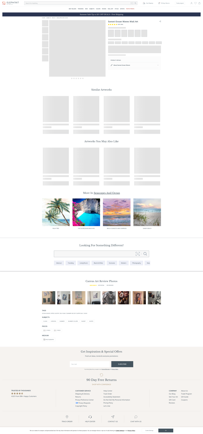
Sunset (83, 321)
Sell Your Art (173, 397)
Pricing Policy (108, 403)
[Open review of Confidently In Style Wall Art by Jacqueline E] (124, 297)
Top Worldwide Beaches (86, 228)
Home (43, 17)
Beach (53, 17)
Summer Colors (73, 321)
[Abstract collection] (59, 263)
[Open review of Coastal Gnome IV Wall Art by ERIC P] (48, 297)
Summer (62, 321)
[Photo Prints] (148, 263)
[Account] (191, 4)
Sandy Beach (147, 228)
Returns (78, 397)
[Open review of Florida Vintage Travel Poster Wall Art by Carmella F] (78, 297)
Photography (50, 339)
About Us (184, 391)
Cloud (45, 321)
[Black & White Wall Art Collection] (98, 263)
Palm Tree (56, 228)
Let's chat (106, 406)
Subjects (48, 17)
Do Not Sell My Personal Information (116, 400)
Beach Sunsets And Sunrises (117, 228)
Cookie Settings (120, 430)
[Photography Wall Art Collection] (136, 263)
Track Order (107, 394)
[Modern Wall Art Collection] (124, 263)
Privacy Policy (131, 430)
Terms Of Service (106, 369)
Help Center (107, 391)
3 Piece (48, 330)
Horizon (53, 321)
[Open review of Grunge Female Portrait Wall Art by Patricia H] (139, 297)
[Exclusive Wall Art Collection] (112, 263)
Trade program (180, 3)
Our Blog (172, 394)
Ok (166, 430)
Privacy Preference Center (84, 400)
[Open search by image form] (132, 3)
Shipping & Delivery (82, 394)
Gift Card (172, 400)
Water (91, 321)
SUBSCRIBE (122, 364)
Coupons (184, 400)
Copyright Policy (81, 406)
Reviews (172, 403)
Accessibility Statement (111, 397)
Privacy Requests (84, 403)
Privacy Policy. (115, 369)
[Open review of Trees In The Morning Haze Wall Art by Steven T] (94, 297)
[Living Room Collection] (83, 263)
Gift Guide (184, 397)
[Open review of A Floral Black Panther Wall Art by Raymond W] (154, 297)
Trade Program (186, 394)
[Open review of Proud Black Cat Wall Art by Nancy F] (109, 297)
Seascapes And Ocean (62, 17)
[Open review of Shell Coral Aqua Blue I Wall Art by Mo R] (63, 297)
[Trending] (70, 263)
